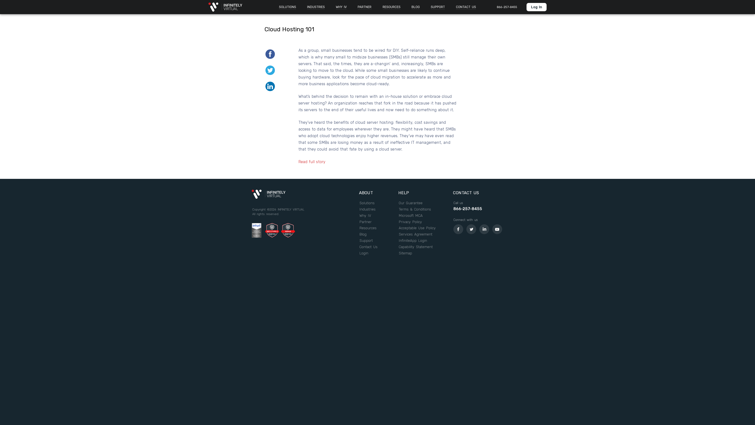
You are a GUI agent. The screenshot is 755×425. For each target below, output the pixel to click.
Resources (368, 228)
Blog (362, 235)
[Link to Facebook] (458, 229)
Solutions (367, 203)
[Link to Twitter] (471, 229)
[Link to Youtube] (497, 229)
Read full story (312, 161)
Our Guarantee (411, 203)
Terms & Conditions (415, 210)
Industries (367, 210)
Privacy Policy (410, 222)
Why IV (365, 216)
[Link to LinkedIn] (484, 229)
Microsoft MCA (411, 216)
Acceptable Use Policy (417, 228)
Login (363, 253)
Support (366, 241)
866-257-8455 (467, 208)
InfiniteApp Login (413, 241)
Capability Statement (416, 247)
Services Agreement (416, 235)
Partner (365, 222)
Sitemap (405, 253)
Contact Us (368, 247)
